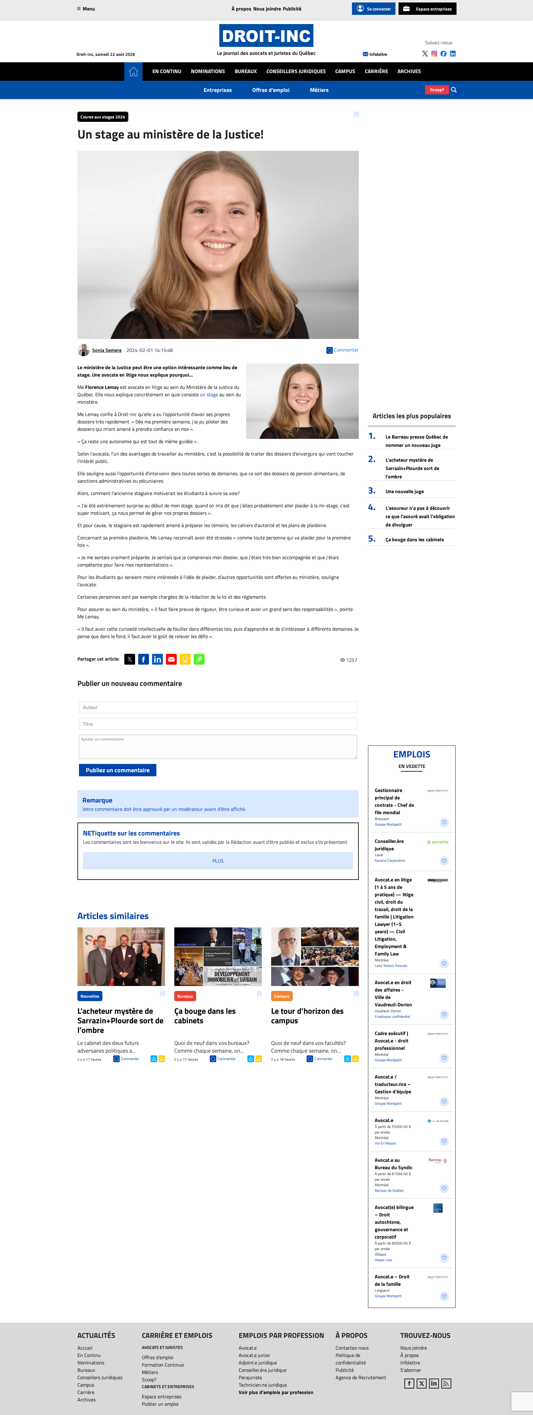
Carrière (376, 71)
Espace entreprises (434, 9)
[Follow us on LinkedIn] (453, 53)
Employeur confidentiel (392, 1016)
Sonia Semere (107, 350)
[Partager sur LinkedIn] (157, 659)
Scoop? (437, 89)
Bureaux (246, 71)
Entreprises (218, 90)
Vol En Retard (385, 1143)
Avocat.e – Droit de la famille (392, 1280)
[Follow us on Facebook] (443, 53)
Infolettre (378, 54)
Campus (345, 71)
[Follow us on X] (425, 53)
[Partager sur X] (129, 659)
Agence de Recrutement (361, 1377)
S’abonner (410, 1370)
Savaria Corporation (390, 860)
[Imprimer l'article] (161, 1058)
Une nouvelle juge (405, 491)
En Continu (166, 71)
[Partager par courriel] (171, 659)
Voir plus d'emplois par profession (276, 1392)
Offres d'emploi (271, 90)
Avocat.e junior (254, 1355)
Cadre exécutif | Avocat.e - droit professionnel (391, 1040)
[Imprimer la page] (185, 659)
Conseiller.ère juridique (389, 844)
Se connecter (379, 9)
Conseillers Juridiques (296, 71)
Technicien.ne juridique (263, 1384)
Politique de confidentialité (351, 1358)
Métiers (319, 90)
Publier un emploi (160, 1404)
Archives (409, 71)
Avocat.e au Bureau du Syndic (393, 1163)
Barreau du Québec (389, 1190)
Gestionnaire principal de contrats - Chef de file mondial (394, 801)
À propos (241, 8)
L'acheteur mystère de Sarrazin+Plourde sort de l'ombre (412, 468)
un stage (209, 394)
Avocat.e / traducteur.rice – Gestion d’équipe (393, 1084)
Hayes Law (383, 1260)
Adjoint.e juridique (258, 1362)
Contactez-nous (352, 1347)
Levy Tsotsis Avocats (391, 965)
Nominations (208, 71)
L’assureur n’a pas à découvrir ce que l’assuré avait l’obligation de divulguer (420, 516)
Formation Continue (163, 1364)
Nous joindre (267, 8)
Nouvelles (90, 996)
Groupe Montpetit (388, 824)
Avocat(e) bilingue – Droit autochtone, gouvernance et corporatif (394, 1221)
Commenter (130, 1059)
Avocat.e (384, 1120)
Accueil (85, 1347)
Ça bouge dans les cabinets (415, 539)
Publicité (292, 8)
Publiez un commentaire (118, 770)
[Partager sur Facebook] (143, 659)
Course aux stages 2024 (103, 116)
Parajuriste (250, 1377)
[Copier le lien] (199, 659)
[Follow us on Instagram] (434, 53)
